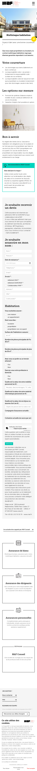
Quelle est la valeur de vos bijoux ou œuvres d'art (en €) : (18, 402)
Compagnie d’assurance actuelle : (17, 411)
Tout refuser (6, 768)
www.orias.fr (18, 511)
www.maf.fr (28, 514)
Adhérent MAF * (13, 280)
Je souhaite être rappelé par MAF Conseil (16, 529)
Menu (33, 5)
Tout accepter (31, 768)
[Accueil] (11, 3)
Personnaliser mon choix (18, 768)
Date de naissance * (12, 260)
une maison (12, 314)
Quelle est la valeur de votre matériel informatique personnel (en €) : (18, 393)
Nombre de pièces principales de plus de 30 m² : (18, 350)
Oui (9, 364)
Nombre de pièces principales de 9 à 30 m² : (18, 341)
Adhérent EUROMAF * (15, 283)
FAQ (3, 699)
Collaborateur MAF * (15, 285)
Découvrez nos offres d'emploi (14, 714)
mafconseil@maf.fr (12, 233)
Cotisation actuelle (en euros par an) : (18, 418)
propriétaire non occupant (17, 329)
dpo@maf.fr (9, 501)
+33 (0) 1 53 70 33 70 (14, 514)
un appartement (13, 317)
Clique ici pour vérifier (20, 428)
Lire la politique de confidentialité (9, 761)
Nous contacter (7, 695)
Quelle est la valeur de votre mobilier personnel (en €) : (18, 383)
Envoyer (9, 443)
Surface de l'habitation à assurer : (17, 332)
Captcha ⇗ (27, 430)
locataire (11, 324)
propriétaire (12, 326)
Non (9, 367)
